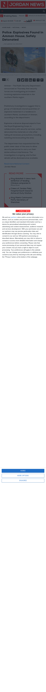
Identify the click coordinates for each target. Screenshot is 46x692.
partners (14, 217)
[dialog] (23, 450)
